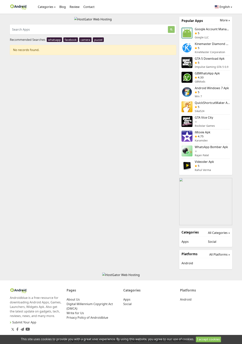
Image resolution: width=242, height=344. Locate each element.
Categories (45, 7)
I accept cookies (208, 339)
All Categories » (219, 233)
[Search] (171, 29)
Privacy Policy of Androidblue (87, 317)
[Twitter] (12, 329)
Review (75, 7)
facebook (71, 40)
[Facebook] (16, 328)
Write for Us (75, 313)
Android (187, 263)
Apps (185, 242)
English (224, 7)
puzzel (98, 40)
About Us (73, 299)
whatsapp (54, 40)
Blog (62, 7)
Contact (89, 7)
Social (212, 242)
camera (85, 40)
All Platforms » (219, 254)
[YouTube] (27, 328)
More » (225, 20)
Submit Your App (24, 322)
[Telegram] (21, 328)
